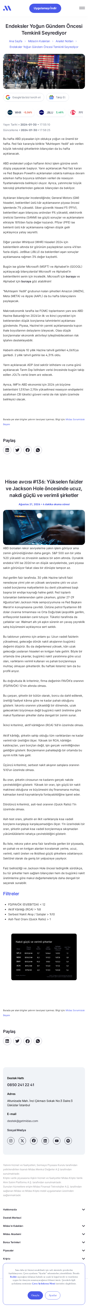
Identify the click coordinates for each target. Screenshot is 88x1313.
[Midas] (7, 8)
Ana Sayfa (15, 41)
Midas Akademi (12, 1234)
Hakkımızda (10, 1209)
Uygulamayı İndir (45, 8)
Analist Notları (64, 41)
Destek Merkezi (12, 1217)
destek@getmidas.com (22, 1121)
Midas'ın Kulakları (13, 1225)
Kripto (6, 1258)
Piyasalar (8, 1250)
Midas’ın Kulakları (39, 41)
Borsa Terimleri (11, 1242)
